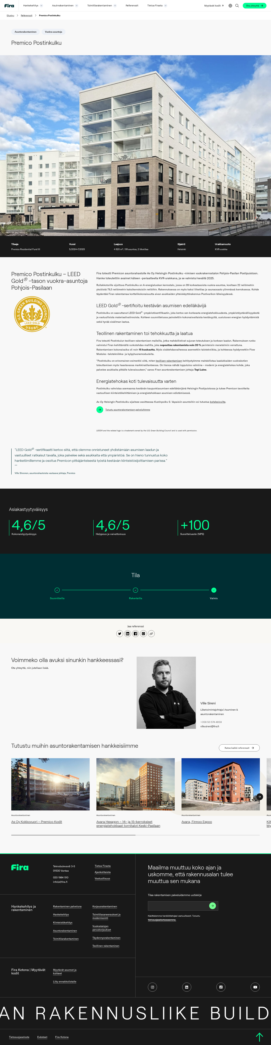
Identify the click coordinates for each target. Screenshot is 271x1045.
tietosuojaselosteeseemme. (162, 920)
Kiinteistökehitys (62, 922)
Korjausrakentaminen (104, 906)
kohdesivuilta (217, 401)
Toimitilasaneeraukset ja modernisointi (106, 916)
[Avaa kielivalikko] (230, 5)
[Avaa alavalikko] (41, 5)
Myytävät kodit (212, 5)
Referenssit (132, 5)
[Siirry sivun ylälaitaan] (259, 1037)
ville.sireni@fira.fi (209, 726)
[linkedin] (186, 987)
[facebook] (220, 987)
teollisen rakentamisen (169, 360)
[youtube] (255, 987)
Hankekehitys (30, 5)
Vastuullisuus (102, 878)
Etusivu (10, 15)
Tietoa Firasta (154, 5)
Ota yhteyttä (252, 5)
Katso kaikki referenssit (237, 747)
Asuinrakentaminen (63, 5)
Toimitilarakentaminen (99, 5)
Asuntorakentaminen (65, 930)
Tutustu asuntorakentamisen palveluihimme (127, 409)
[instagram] (152, 987)
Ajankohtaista (103, 872)
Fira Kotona (62, 1037)
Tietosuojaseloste (19, 1037)
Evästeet (42, 1037)
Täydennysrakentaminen (106, 937)
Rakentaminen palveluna (67, 906)
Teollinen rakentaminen (105, 945)
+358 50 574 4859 (211, 722)
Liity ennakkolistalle (64, 981)
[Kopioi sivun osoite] (151, 633)
